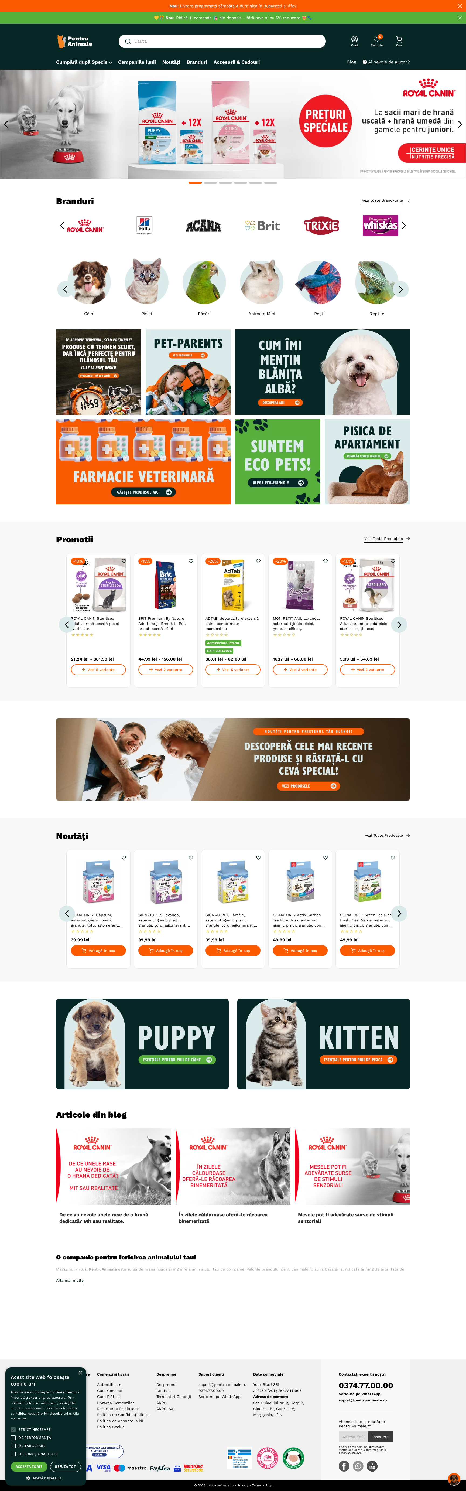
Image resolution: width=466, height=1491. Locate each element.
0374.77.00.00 (211, 1390)
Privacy (242, 1485)
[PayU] (160, 1468)
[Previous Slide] (6, 124)
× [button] (80, 1373)
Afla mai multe (70, 1280)
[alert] (45, 1426)
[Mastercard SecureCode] (194, 1468)
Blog (268, 1485)
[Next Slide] (460, 124)
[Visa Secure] (177, 1468)
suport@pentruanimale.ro (222, 1384)
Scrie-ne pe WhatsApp (219, 1396)
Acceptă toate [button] (29, 1466)
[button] (195, 183)
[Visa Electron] (103, 1468)
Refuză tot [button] (65, 1466)
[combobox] (222, 41)
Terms (257, 1485)
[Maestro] (130, 1468)
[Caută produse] (129, 41)
